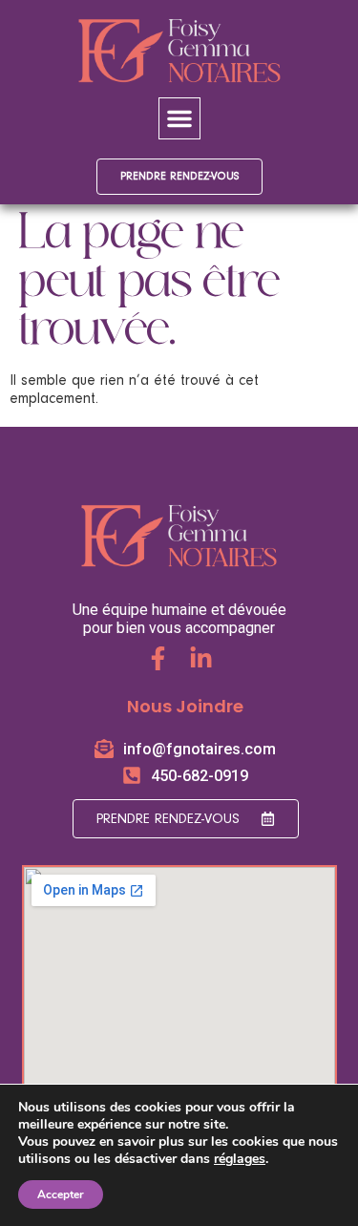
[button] (179, 118)
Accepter (60, 1194)
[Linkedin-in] (201, 658)
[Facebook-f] (158, 658)
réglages (239, 1159)
